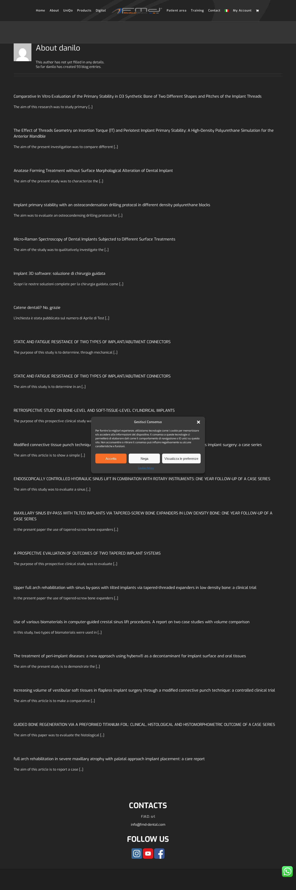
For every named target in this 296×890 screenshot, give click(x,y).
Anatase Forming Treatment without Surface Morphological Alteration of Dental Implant (93, 170)
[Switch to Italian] (224, 11)
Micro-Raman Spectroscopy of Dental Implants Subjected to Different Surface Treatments (94, 239)
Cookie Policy (146, 468)
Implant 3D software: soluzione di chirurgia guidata (59, 273)
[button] (198, 422)
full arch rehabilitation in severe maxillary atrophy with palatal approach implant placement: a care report (109, 758)
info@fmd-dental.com (148, 824)
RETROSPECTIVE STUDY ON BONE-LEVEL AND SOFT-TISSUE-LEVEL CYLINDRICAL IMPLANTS (94, 410)
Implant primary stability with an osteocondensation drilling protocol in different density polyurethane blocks (112, 205)
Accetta (111, 458)
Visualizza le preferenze (181, 458)
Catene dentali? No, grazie (37, 307)
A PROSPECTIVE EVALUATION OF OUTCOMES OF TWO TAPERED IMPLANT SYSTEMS (87, 553)
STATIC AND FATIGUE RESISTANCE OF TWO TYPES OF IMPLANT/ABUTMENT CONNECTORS (92, 341)
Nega (144, 458)
